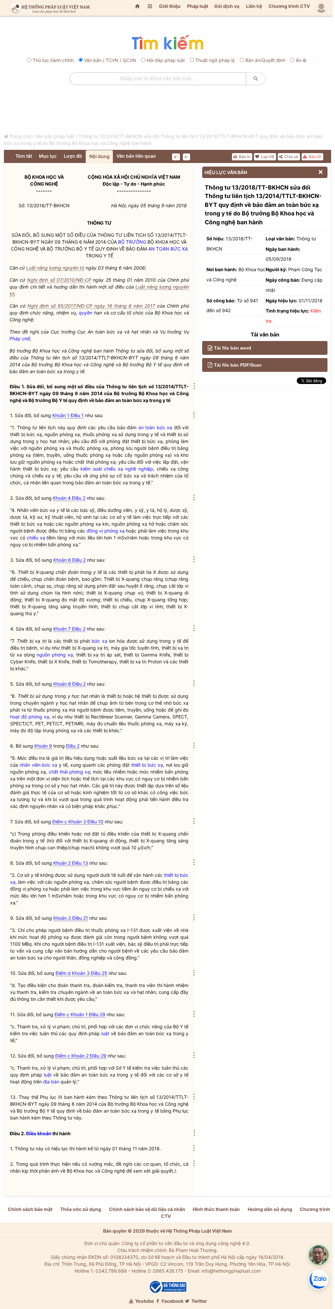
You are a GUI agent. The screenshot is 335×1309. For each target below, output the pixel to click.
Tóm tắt (23, 156)
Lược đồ (73, 156)
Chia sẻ (290, 156)
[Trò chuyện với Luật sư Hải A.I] (318, 1255)
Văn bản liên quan (136, 156)
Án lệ (301, 60)
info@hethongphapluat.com (231, 1271)
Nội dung (99, 156)
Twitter (198, 1301)
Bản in (244, 156)
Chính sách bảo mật (30, 1209)
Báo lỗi (314, 156)
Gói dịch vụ (226, 6)
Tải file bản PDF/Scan (238, 365)
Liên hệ (254, 6)
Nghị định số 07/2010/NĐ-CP (59, 280)
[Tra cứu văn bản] (167, 42)
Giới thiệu (170, 6)
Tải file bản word (232, 348)
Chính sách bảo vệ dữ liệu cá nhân (147, 1209)
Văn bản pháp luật (54, 136)
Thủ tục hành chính (53, 60)
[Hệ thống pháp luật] (48, 7)
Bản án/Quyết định (265, 60)
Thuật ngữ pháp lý (215, 60)
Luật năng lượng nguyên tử (55, 268)
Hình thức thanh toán (216, 1209)
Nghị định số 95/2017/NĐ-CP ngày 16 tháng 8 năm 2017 (91, 306)
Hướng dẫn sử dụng (270, 1209)
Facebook (172, 1301)
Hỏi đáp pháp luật (166, 60)
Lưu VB (267, 156)
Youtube (144, 1301)
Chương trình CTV (289, 6)
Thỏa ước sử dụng (80, 1209)
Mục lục (48, 156)
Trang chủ (20, 136)
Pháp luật (197, 6)
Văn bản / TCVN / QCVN (110, 60)
